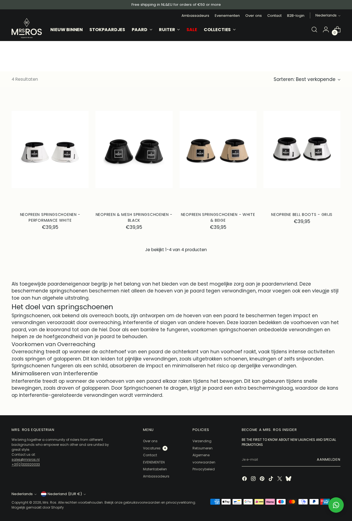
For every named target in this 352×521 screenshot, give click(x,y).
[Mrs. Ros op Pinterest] (262, 479)
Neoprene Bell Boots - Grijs (301, 214)
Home (17, 44)
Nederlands (326, 15)
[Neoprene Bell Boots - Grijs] (301, 149)
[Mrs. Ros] (27, 28)
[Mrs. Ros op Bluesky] (289, 479)
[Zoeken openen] (314, 29)
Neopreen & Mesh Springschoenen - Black (134, 217)
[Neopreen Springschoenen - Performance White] (50, 149)
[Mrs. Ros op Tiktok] (271, 479)
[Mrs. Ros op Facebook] (245, 479)
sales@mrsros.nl (26, 459)
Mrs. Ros (49, 502)
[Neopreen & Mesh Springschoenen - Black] (133, 149)
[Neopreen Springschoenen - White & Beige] (218, 149)
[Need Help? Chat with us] (336, 505)
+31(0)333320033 (26, 464)
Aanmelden (328, 459)
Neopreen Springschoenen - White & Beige (218, 217)
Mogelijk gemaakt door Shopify (38, 507)
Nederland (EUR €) (65, 493)
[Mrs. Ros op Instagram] (254, 479)
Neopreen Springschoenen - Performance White (50, 217)
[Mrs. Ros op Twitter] (280, 479)
